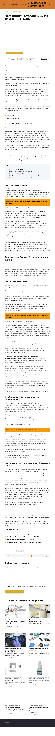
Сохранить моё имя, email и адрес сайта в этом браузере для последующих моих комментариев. (26, 587)
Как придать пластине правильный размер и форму (26, 178)
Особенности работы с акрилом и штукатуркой (25, 175)
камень (17, 547)
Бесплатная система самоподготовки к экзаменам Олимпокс (38, 707)
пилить (22, 547)
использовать (9, 547)
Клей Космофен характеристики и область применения (39, 677)
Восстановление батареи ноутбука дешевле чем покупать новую (13, 650)
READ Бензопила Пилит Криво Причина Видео (19, 321)
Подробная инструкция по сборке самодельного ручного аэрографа (15, 621)
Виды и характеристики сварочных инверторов (12, 706)
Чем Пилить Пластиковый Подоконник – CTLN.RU (23, 537)
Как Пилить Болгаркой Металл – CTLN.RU (20, 539)
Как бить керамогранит (18, 173)
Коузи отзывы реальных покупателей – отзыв (37, 620)
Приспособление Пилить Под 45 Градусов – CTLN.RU (24, 542)
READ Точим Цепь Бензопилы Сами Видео (18, 424)
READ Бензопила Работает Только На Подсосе (19, 207)
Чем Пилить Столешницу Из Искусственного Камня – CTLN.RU (27, 534)
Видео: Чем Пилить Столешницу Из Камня (22, 171)
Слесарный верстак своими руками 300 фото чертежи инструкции (14, 678)
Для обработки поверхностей (14, 53)
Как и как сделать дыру (18, 169)
